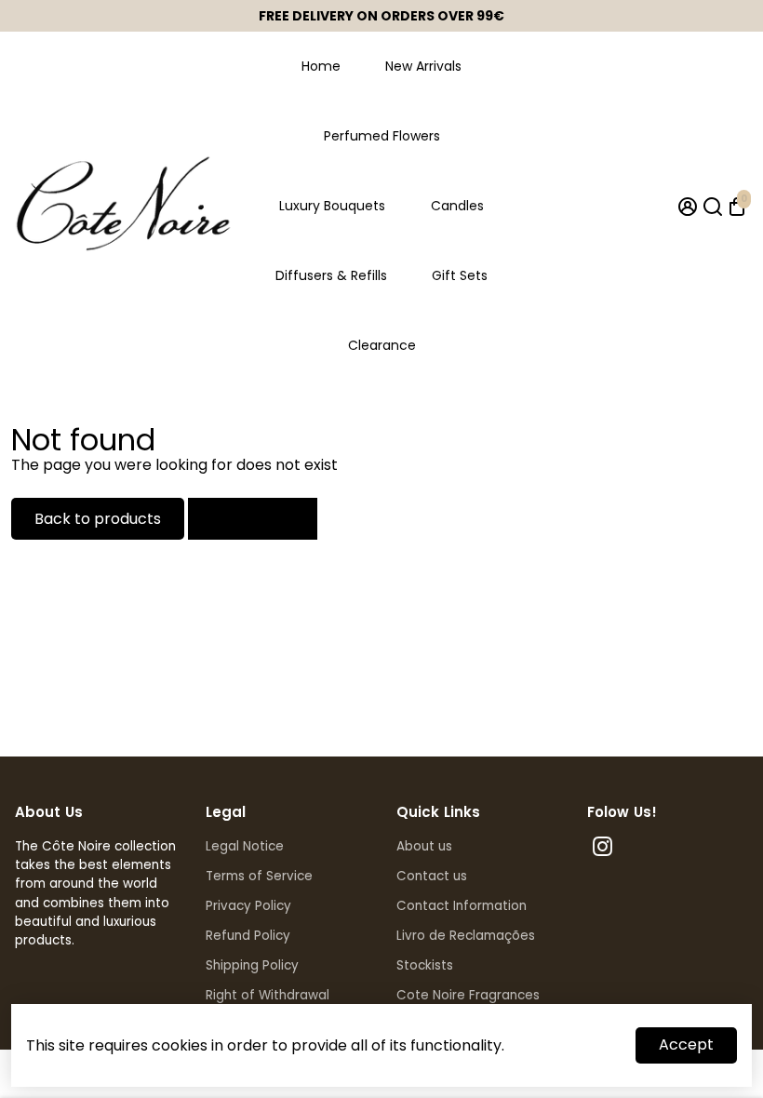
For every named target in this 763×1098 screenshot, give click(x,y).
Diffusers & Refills (331, 275)
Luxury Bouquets (332, 205)
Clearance (382, 345)
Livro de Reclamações (465, 935)
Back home (252, 518)
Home (321, 66)
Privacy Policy (248, 906)
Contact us (431, 876)
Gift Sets (460, 275)
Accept (686, 1044)
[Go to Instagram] (602, 849)
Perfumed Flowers (382, 136)
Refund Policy (248, 935)
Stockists (424, 965)
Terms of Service (259, 876)
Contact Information (461, 906)
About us (424, 846)
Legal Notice (245, 846)
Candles (457, 205)
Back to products (97, 518)
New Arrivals (423, 66)
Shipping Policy (252, 965)
